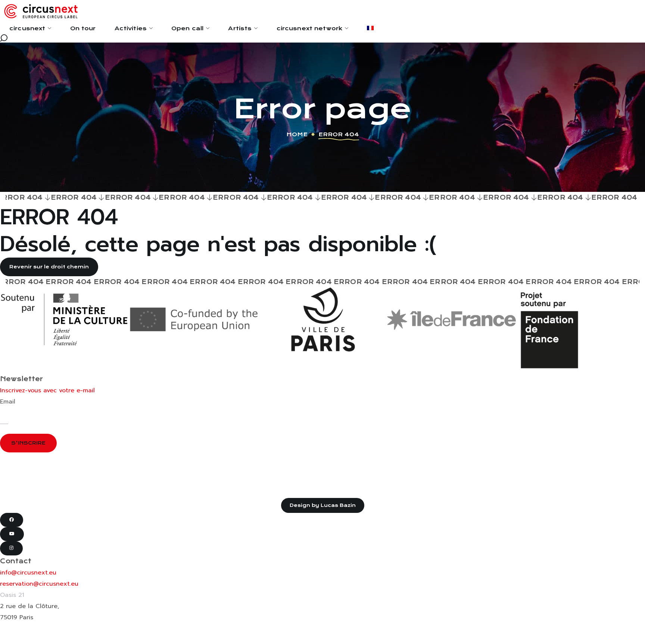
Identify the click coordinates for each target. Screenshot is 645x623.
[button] (322, 38)
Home (297, 134)
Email (7, 401)
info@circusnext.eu (28, 572)
